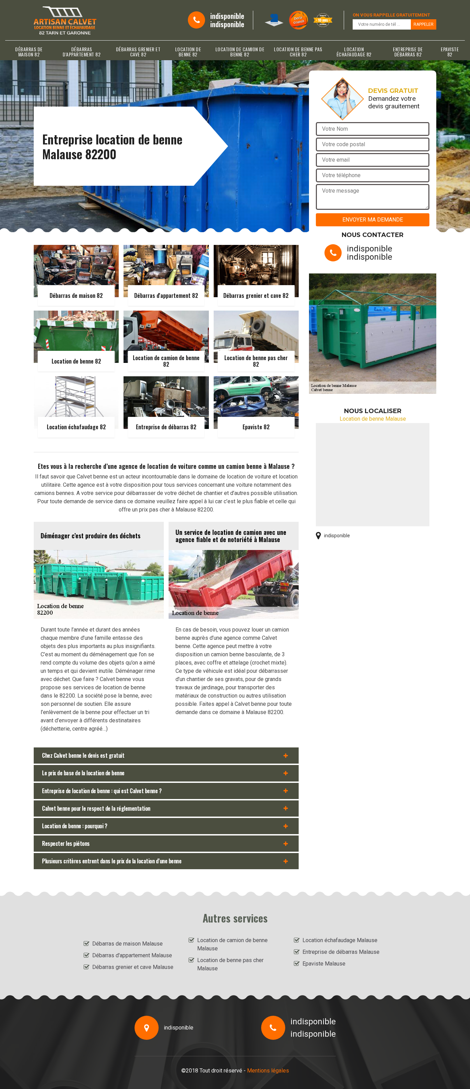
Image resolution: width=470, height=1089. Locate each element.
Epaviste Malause (323, 963)
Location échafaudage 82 (354, 51)
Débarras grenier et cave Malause (132, 967)
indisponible (227, 16)
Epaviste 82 (450, 51)
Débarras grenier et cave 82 (138, 51)
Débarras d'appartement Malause (132, 955)
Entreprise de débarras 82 (408, 51)
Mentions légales (268, 1070)
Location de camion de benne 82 (240, 51)
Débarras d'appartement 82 (81, 51)
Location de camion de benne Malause (232, 944)
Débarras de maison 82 (29, 51)
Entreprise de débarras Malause (341, 952)
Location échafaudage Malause (339, 940)
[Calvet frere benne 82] (65, 20)
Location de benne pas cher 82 (298, 51)
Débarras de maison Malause (127, 943)
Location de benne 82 (188, 51)
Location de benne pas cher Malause (230, 964)
